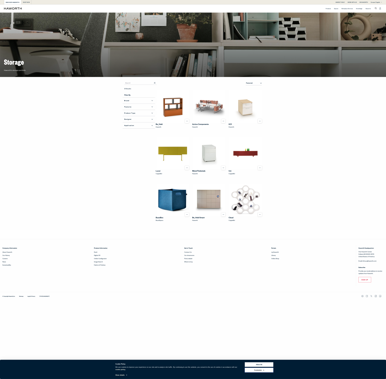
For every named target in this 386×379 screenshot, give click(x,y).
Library (273, 255)
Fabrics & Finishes (99, 265)
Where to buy (188, 262)
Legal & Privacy (31, 296)
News (4, 262)
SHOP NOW (26, 2)
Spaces (336, 8)
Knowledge (359, 8)
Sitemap (21, 296)
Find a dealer (188, 258)
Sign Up (364, 280)
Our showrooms (189, 255)
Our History (6, 255)
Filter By (127, 95)
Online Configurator (100, 258)
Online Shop (275, 258)
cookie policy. (120, 369)
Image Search (98, 262)
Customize (258, 370)
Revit (95, 252)
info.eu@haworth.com (369, 261)
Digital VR (97, 255)
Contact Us (188, 252)
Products (328, 8)
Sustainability (6, 265)
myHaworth (275, 252)
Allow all (259, 364)
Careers (5, 258)
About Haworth (7, 252)
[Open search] (376, 8)
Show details (120, 375)
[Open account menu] (380, 8)
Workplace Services (347, 8)
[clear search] (155, 83)
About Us (368, 8)
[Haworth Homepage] (42, 8)
